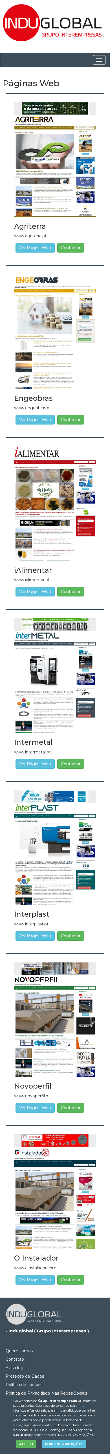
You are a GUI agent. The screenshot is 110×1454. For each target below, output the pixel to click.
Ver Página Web (35, 247)
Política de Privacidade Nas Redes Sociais (46, 1393)
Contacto (15, 1359)
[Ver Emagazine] (55, 159)
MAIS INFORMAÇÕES (64, 1444)
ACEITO (26, 1444)
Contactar (70, 247)
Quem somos (19, 1350)
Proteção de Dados (25, 1376)
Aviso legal (16, 1367)
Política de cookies (24, 1384)
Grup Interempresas (57, 1401)
